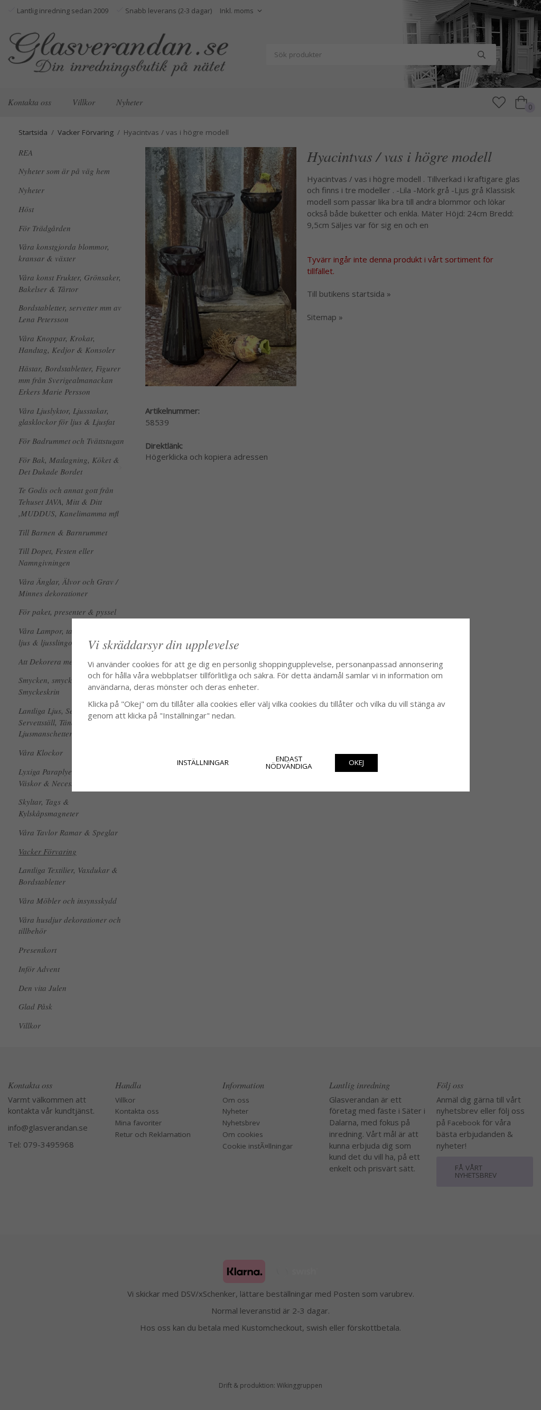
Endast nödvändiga (289, 762)
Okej (356, 762)
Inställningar (203, 762)
